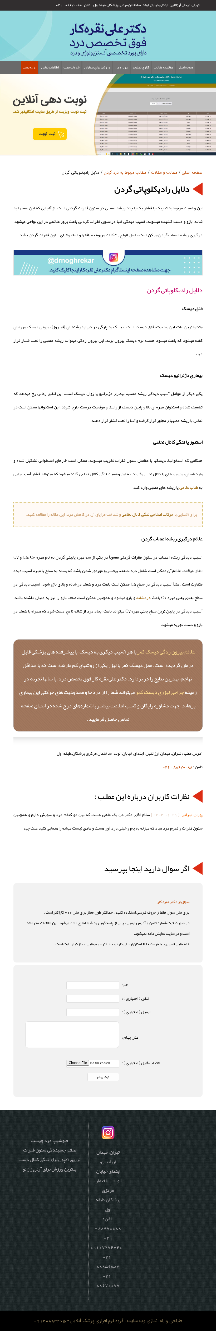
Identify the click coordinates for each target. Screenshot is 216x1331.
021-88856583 (108, 1261)
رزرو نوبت (29, 67)
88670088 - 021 (177, 767)
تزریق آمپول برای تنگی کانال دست (49, 1159)
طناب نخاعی (188, 487)
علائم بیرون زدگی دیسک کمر (166, 651)
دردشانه (143, 597)
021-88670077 (108, 1280)
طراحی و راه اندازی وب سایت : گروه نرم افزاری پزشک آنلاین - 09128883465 (108, 1320)
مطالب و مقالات (163, 67)
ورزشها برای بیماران (97, 67)
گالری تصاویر (140, 67)
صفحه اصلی (185, 67)
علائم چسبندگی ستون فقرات (49, 1150)
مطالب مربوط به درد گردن (125, 172)
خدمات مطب (71, 67)
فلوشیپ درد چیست (49, 1140)
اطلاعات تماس (50, 67)
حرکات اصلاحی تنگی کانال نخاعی (148, 514)
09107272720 (106, 1247)
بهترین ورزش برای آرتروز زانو (49, 1169)
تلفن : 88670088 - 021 (73, 4)
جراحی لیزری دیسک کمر (160, 692)
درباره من (121, 67)
